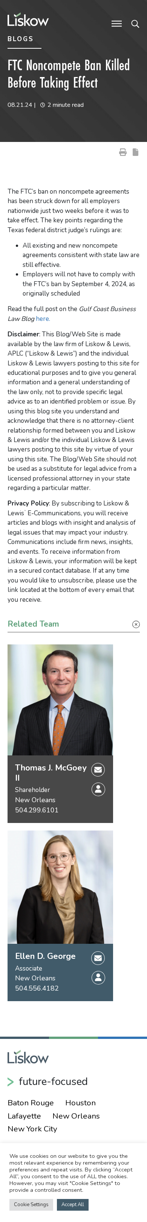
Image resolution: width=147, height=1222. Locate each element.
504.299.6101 (37, 810)
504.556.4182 (37, 988)
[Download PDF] (135, 151)
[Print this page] (123, 151)
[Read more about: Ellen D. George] (60, 887)
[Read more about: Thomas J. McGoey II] (60, 699)
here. (43, 318)
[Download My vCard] (98, 789)
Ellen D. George (45, 956)
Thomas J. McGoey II (51, 773)
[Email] (98, 769)
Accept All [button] (72, 1204)
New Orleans (35, 799)
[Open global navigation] (117, 23)
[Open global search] (135, 23)
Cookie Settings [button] (31, 1204)
